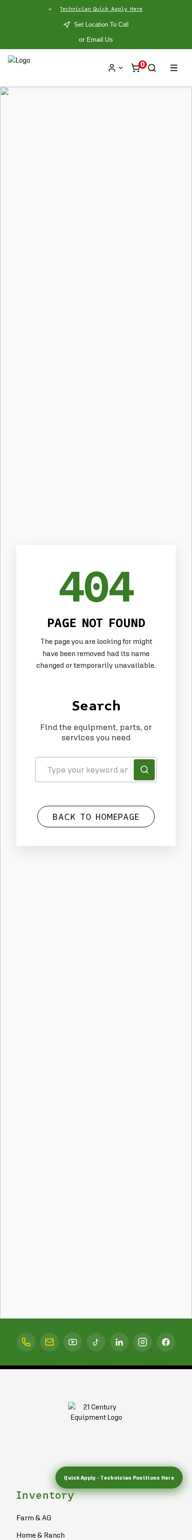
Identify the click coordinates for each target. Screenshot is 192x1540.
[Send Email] (49, 1342)
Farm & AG (33, 1517)
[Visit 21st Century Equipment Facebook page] (166, 1342)
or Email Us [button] (96, 39)
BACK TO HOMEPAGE (96, 817)
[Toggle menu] (173, 67)
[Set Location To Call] (26, 1342)
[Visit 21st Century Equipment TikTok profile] (96, 1342)
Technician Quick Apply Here (101, 9)
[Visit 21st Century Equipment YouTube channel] (72, 1342)
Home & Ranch (40, 1535)
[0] (135, 68)
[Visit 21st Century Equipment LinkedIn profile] (119, 1342)
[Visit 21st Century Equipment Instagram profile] (142, 1342)
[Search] (152, 68)
